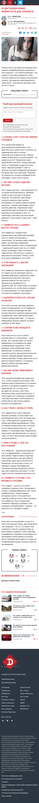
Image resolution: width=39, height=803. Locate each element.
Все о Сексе (24, 690)
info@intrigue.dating (8, 679)
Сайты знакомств (8, 703)
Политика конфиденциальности (12, 776)
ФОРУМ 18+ (24, 709)
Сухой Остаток (25, 687)
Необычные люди (8, 706)
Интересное (6, 693)
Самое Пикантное (26, 693)
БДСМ (22, 703)
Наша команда (6, 796)
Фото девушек (7, 709)
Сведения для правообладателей (12, 790)
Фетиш (22, 700)
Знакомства (6, 690)
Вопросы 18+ (25, 706)
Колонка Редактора (9, 712)
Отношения (6, 687)
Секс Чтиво (24, 697)
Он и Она (5, 697)
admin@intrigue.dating (9, 682)
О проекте (5, 782)
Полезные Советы (8, 700)
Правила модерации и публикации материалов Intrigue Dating (20, 786)
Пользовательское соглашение (12, 779)
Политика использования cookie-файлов (15, 793)
